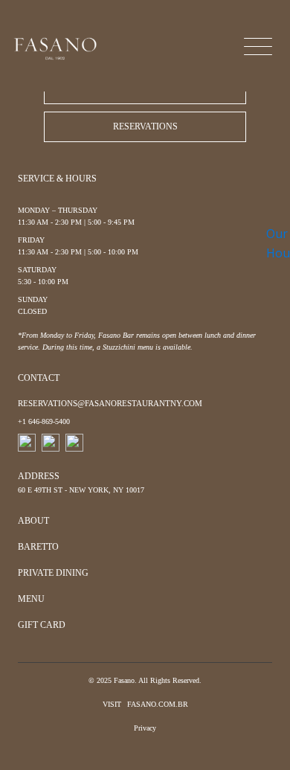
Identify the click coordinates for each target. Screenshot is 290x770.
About (33, 521)
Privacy (145, 728)
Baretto (38, 547)
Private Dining (53, 573)
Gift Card (41, 625)
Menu (31, 599)
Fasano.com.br (157, 704)
